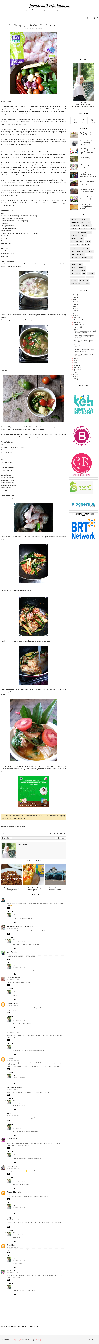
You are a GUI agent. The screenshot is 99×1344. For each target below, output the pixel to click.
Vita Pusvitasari (12, 1166)
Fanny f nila (11, 1218)
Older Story (60, 838)
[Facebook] (50, 833)
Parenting (85, 219)
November (78, 320)
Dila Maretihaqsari (13, 978)
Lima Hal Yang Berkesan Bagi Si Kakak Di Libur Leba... (83, 355)
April (76, 363)
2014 (74, 377)
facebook (74, 122)
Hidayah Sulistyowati (14, 1087)
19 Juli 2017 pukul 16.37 (13, 1194)
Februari (77, 367)
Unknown (10, 1058)
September (78, 324)
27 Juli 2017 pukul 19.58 (19, 916)
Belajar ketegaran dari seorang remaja (87, 166)
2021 (74, 306)
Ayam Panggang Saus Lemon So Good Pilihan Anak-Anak (87, 183)
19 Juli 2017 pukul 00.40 (13, 1141)
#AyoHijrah (75, 251)
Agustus (77, 327)
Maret (76, 365)
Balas (8, 908)
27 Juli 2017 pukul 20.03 (19, 1181)
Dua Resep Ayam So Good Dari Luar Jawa (86, 198)
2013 (74, 379)
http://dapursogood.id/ (29, 175)
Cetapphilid (75, 274)
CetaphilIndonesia (78, 270)
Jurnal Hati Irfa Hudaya (49, 5)
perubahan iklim (77, 238)
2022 (74, 304)
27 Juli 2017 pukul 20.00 (19, 1048)
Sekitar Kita (85, 222)
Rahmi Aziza (11, 1271)
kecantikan (83, 280)
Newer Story (6, 838)
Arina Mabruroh (13, 1139)
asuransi (91, 274)
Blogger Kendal (12, 1003)
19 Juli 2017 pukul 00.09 (13, 1060)
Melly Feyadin (12, 952)
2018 (74, 313)
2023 (74, 302)
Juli (75, 329)
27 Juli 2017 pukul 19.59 (19, 993)
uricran (86, 283)
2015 (74, 374)
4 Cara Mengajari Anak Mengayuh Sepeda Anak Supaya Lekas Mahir (88, 151)
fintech (74, 280)
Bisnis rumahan (83, 261)
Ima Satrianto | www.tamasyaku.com (20, 926)
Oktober (77, 322)
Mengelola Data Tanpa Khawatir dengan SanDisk (87, 142)
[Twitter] (57, 833)
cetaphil (90, 277)
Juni (75, 358)
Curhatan (75, 222)
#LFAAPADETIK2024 (77, 254)
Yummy (40, 29)
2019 (74, 311)
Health (74, 229)
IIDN (83, 274)
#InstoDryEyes (87, 251)
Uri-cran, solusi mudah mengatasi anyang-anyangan (84, 350)
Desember (77, 317)
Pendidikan (75, 235)
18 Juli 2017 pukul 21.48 (13, 979)
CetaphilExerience (78, 267)
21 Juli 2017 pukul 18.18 (13, 1247)
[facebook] (87, 18)
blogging (75, 219)
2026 (74, 295)
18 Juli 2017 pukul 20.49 (13, 954)
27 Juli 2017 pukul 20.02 (19, 1156)
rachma (9, 1031)
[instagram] (94, 18)
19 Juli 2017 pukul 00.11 (13, 1089)
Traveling (75, 232)
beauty (74, 277)
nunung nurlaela (13, 899)
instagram (92, 122)
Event (88, 242)
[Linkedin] (64, 833)
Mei (75, 360)
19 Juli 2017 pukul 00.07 (13, 1033)
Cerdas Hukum (76, 264)
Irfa (14, 914)
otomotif (75, 248)
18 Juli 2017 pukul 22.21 (13, 1005)
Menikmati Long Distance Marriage (86, 158)
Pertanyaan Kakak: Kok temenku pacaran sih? (87, 190)
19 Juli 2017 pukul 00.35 (13, 1115)
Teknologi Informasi (87, 229)
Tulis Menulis (86, 226)
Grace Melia (11, 1245)
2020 (74, 308)
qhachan (10, 1113)
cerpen (81, 277)
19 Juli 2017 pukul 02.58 (13, 1168)
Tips (89, 232)
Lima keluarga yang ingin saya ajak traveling (84, 336)
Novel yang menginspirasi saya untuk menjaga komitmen (85, 332)
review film (85, 248)
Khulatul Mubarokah (14, 1192)
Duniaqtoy (38, 1340)
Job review (75, 226)
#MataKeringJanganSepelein (81, 258)
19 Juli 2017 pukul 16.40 (13, 1219)
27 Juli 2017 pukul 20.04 (19, 1207)
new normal (76, 283)
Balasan (10, 911)
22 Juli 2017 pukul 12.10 (13, 1273)
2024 (74, 299)
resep (84, 235)
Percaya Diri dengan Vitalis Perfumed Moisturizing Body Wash (88, 175)
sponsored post (77, 242)
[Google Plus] (54, 833)
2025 (74, 297)
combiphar (75, 245)
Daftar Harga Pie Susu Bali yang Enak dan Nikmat (87, 207)
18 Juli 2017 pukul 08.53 (13, 901)
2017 (74, 315)
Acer (73, 261)
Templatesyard (17, 1340)
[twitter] (90, 18)
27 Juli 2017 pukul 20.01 (19, 1103)
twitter (83, 122)
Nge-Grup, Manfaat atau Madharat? (86, 134)
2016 (74, 372)
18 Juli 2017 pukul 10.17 (13, 928)
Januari (77, 370)
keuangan (85, 245)
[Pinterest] (61, 833)
